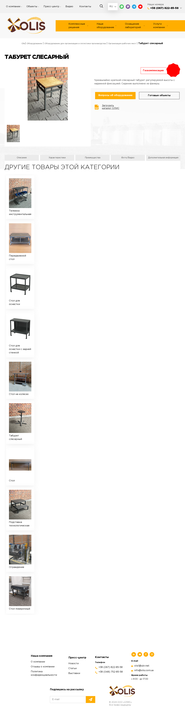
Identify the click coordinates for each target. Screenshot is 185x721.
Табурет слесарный (15, 437)
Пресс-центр (51, 6)
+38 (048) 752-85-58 (111, 672)
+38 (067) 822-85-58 (164, 8)
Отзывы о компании (42, 667)
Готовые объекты (159, 95)
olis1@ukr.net (141, 666)
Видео (69, 6)
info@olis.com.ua (143, 670)
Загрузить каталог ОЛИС (110, 107)
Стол (12, 481)
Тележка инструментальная (20, 212)
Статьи (72, 668)
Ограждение (16, 567)
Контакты (85, 6)
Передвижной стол (17, 257)
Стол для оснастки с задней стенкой (20, 349)
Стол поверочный (19, 609)
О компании (13, 6)
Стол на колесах (19, 394)
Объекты (31, 6)
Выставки (74, 673)
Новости (73, 663)
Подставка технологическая (19, 524)
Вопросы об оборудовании (115, 95)
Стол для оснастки (14, 302)
